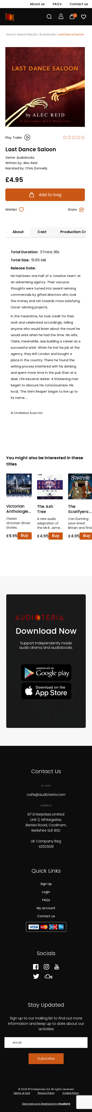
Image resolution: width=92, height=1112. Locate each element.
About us (37, 4)
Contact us (79, 4)
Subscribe (46, 1058)
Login (46, 892)
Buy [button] (24, 535)
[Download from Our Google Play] (46, 672)
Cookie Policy (70, 1093)
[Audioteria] (10, 16)
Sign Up (46, 884)
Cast (42, 231)
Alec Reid (30, 163)
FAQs (46, 900)
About (18, 231)
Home (10, 34)
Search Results (27, 34)
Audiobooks (48, 34)
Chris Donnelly (36, 168)
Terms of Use (21, 1093)
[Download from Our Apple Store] (46, 690)
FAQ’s (57, 4)
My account (46, 908)
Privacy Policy (46, 1093)
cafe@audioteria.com (46, 794)
